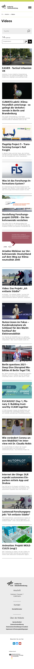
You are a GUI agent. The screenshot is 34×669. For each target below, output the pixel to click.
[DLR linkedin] (14, 644)
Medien (7, 14)
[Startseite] (2, 14)
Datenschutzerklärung (17, 624)
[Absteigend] (30, 42)
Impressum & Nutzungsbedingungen (17, 629)
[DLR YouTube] (20, 644)
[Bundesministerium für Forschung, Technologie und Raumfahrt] (17, 661)
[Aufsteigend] (26, 42)
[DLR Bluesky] (17, 644)
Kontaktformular (17, 609)
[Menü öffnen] (30, 6)
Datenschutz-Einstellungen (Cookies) (17, 627)
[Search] (29, 31)
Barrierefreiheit (17, 622)
